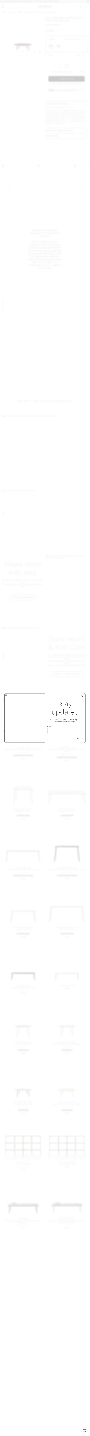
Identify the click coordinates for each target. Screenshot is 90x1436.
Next (78, 738)
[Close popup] (82, 696)
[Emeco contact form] (84, 1430)
